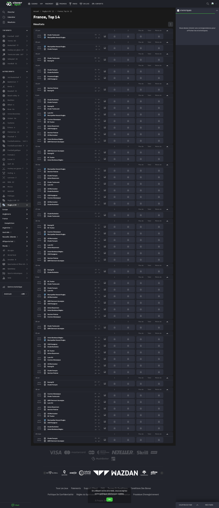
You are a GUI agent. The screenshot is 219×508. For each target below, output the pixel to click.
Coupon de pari (185, 505)
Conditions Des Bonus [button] (141, 488)
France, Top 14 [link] (63, 11)
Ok (109, 499)
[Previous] (44, 472)
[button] (33, 4)
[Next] (161, 472)
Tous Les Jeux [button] (62, 488)
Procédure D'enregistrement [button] (146, 494)
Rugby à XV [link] (46, 11)
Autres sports (8, 72)
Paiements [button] (76, 488)
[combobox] (214, 3)
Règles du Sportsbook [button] (86, 494)
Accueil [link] (36, 11)
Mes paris (209, 505)
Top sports (7, 30)
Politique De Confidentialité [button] (61, 494)
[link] (14, 3)
